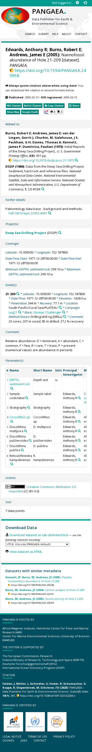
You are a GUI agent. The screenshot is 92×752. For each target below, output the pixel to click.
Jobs (24, 740)
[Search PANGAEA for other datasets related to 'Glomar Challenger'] (63, 312)
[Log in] (85, 2)
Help (55, 34)
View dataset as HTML (26, 551)
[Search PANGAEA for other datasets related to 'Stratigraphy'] (28, 407)
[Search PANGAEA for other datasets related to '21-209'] (17, 293)
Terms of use (37, 736)
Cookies (8, 740)
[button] (53, 111)
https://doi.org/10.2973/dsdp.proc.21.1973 (43, 160)
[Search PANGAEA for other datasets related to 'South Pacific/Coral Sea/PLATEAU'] (60, 307)
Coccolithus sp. (20, 417)
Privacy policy (64, 736)
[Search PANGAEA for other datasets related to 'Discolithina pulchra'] (22, 450)
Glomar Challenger (47, 312)
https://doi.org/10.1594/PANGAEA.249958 (48, 73)
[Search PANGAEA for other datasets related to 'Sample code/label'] (26, 397)
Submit (43, 34)
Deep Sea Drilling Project (25, 233)
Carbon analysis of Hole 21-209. (45, 590)
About (66, 34)
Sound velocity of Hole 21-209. (44, 599)
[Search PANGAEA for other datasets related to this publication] (76, 160)
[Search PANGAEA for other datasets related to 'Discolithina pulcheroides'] (30, 440)
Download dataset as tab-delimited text (39, 535)
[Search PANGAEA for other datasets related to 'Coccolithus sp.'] (11, 421)
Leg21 (13, 312)
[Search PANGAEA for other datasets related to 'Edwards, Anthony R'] (79, 397)
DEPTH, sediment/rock (20, 382)
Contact (81, 34)
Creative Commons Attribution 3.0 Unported (42, 489)
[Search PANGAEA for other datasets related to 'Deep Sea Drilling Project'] (59, 232)
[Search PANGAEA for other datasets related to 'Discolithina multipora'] (25, 430)
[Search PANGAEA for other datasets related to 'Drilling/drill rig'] (64, 316)
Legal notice (11, 736)
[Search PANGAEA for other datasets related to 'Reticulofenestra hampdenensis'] (11, 464)
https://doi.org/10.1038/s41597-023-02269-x (47, 695)
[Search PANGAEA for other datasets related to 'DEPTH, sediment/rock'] (11, 388)
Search (30, 34)
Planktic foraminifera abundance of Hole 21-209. (38, 579)
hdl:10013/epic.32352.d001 (28, 213)
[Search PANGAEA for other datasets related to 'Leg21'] (19, 312)
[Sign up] (77, 2)
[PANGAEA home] (15, 12)
